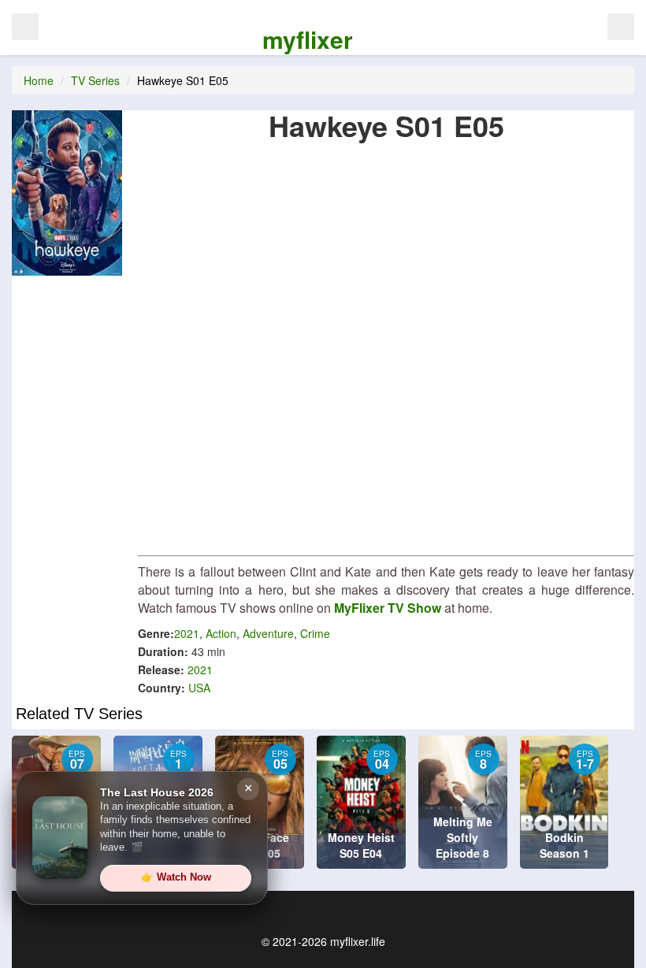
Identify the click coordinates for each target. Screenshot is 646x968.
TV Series (95, 80)
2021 (186, 633)
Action (221, 633)
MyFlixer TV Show (387, 608)
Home (39, 80)
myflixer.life (357, 941)
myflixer (307, 39)
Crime (315, 633)
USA (199, 687)
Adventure (268, 633)
